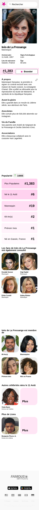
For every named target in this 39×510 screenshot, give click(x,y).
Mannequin (6, 50)
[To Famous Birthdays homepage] (4, 4)
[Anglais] (6, 495)
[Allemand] (32, 495)
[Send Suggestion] (36, 80)
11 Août (5, 57)
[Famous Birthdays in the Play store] (26, 488)
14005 (20, 176)
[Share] (5, 12)
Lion (22, 57)
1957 (11, 57)
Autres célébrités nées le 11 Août (19, 385)
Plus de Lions (9, 414)
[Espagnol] (12, 495)
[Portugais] (19, 495)
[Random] (34, 12)
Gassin (5, 63)
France (12, 63)
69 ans (23, 63)
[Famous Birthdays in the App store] (13, 488)
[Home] (19, 477)
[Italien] (26, 495)
